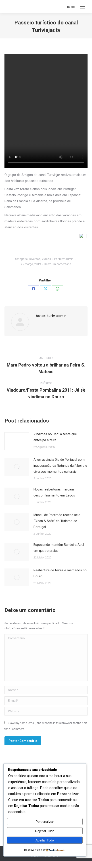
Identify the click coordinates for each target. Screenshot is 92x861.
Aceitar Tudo (45, 840)
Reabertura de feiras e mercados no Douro (60, 573)
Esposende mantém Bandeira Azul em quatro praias (58, 548)
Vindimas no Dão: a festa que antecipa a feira (55, 437)
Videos (46, 259)
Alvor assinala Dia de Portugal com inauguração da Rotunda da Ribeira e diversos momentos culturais (60, 466)
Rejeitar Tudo (44, 831)
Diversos (34, 259)
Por (63, 259)
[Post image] (16, 441)
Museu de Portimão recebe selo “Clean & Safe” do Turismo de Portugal (56, 521)
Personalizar (45, 821)
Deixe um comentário (57, 264)
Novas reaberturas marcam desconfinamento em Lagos (54, 492)
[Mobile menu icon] (83, 7)
